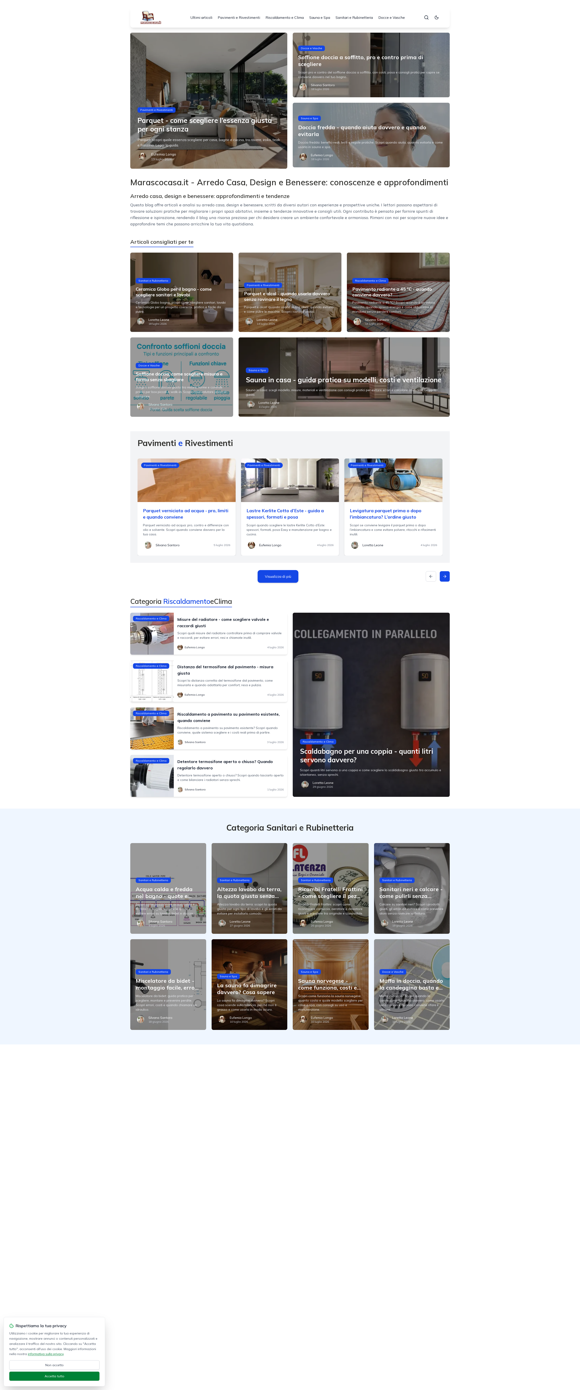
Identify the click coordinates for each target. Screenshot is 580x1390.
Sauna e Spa (319, 17)
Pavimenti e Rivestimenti (239, 17)
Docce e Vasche (391, 17)
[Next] (445, 576)
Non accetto (54, 1365)
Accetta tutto (54, 1376)
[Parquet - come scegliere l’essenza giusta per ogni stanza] (208, 101)
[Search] (426, 17)
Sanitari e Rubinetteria (354, 17)
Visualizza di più (278, 576)
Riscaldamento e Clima (285, 17)
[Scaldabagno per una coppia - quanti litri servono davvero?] (371, 705)
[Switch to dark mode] (437, 17)
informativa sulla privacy (45, 1354)
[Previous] (431, 576)
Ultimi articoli (201, 17)
